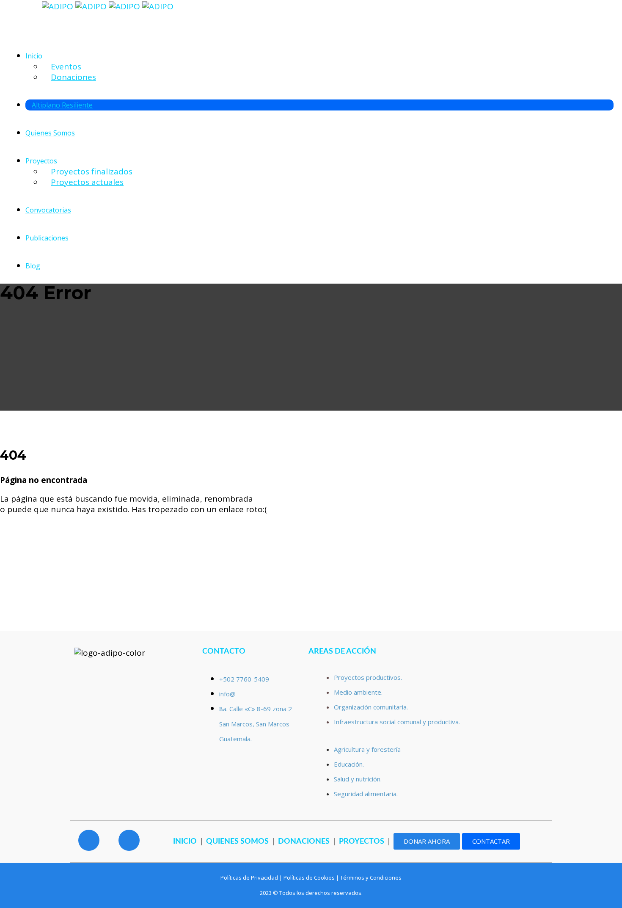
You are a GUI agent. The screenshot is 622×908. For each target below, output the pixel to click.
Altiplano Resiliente (62, 105)
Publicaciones (47, 238)
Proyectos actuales (87, 182)
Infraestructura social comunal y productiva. (397, 722)
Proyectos (41, 161)
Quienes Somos (50, 133)
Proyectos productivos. (368, 677)
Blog (32, 265)
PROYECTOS (361, 841)
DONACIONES (304, 841)
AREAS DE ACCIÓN (342, 651)
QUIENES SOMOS (237, 841)
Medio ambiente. (358, 692)
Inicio (33, 56)
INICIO (185, 841)
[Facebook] (88, 840)
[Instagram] (129, 840)
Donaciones (73, 77)
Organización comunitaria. (372, 707)
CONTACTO (223, 651)
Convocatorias (48, 210)
